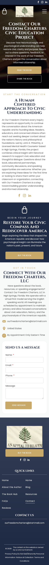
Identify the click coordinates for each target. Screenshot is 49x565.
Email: (8, 365)
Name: (8, 355)
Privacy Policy (11, 553)
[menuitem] (13, 480)
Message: (10, 385)
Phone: (9, 375)
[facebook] (38, 2)
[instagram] (42, 2)
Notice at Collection (24, 557)
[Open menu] (44, 11)
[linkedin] (46, 2)
